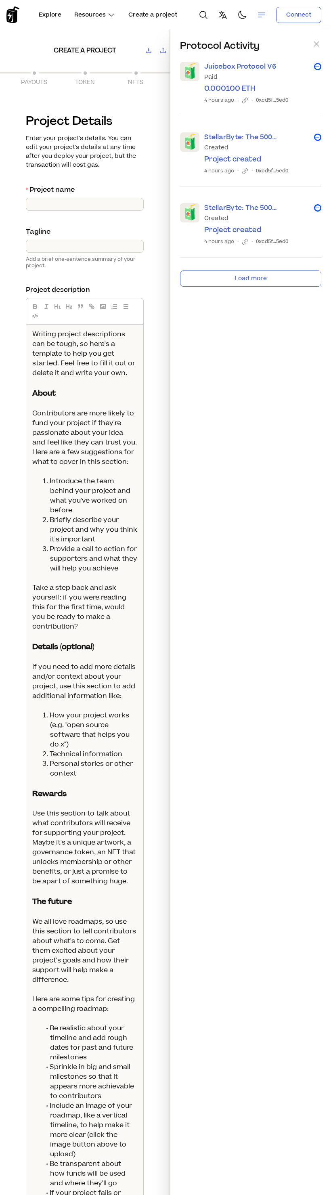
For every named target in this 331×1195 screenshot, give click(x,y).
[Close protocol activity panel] (316, 44)
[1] (57, 306)
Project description (58, 290)
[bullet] (125, 306)
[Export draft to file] (148, 50)
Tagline (38, 232)
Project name (52, 190)
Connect (298, 14)
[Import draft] (163, 50)
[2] (69, 306)
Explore (50, 15)
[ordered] (114, 306)
